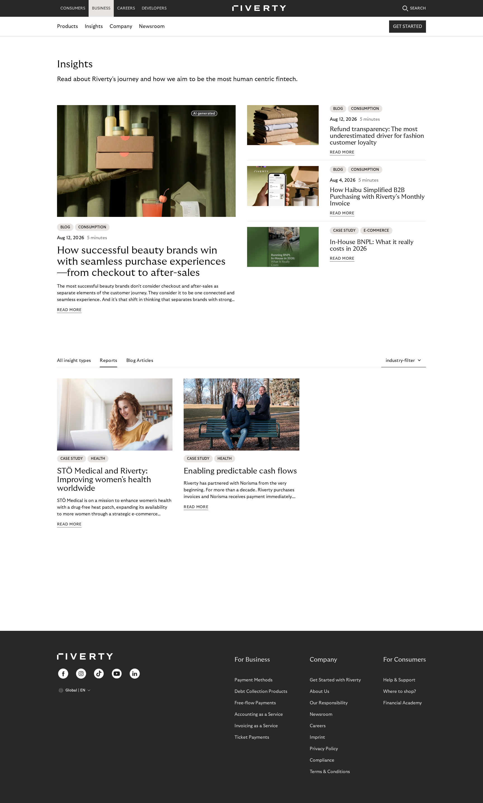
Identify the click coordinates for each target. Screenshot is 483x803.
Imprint (317, 737)
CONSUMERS (72, 8)
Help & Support (399, 680)
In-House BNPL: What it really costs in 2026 (371, 245)
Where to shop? (399, 691)
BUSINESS (101, 8)
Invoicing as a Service (256, 726)
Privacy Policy (324, 749)
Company (121, 26)
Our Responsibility (329, 703)
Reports (108, 360)
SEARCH (418, 8)
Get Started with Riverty (335, 680)
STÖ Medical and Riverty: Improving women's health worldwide (104, 479)
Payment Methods (254, 680)
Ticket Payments (252, 737)
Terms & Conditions (330, 771)
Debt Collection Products (261, 691)
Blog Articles (139, 360)
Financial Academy (402, 703)
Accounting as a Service (259, 714)
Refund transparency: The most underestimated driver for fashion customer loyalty (377, 136)
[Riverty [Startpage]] (257, 8)
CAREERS (126, 8)
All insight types (74, 360)
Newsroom (152, 26)
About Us (319, 691)
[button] (403, 360)
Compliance (322, 760)
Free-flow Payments (255, 703)
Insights (94, 26)
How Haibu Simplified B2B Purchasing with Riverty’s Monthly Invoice (377, 197)
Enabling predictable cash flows (240, 471)
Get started (407, 26)
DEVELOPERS (154, 8)
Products (67, 26)
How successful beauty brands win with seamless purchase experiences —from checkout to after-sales (141, 261)
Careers (318, 726)
